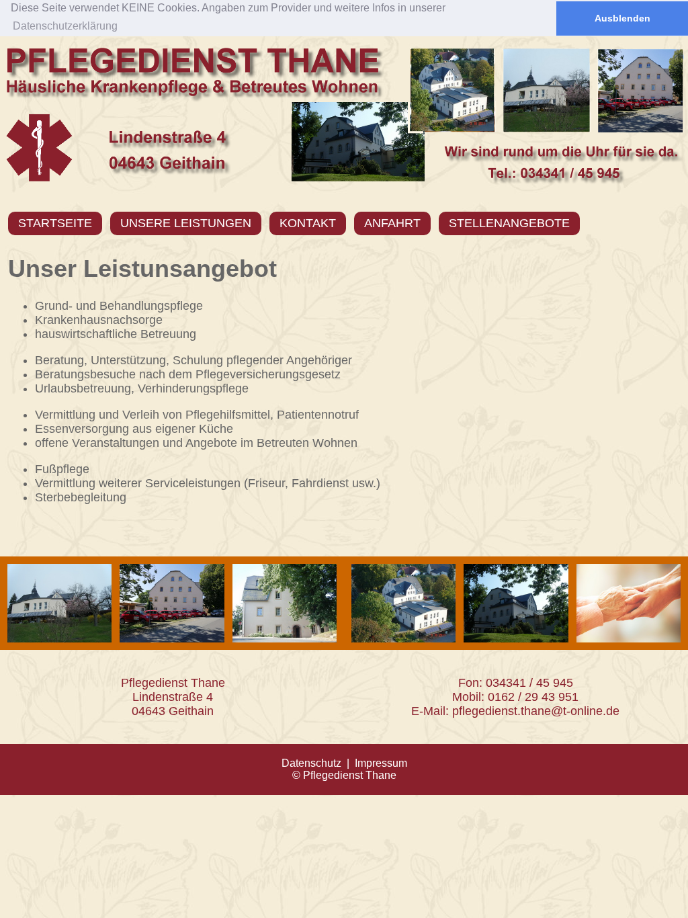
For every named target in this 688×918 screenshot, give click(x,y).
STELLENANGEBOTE (509, 223)
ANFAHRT (392, 223)
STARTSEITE (55, 223)
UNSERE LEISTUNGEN (185, 223)
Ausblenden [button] (622, 18)
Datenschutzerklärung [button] (65, 26)
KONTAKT (308, 223)
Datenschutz (311, 763)
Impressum (381, 763)
